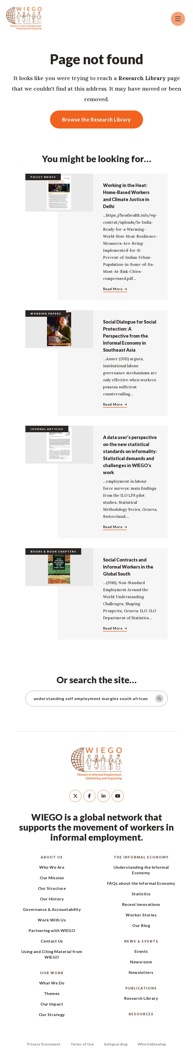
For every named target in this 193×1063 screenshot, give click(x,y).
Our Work (52, 973)
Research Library (141, 998)
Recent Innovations (141, 904)
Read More (113, 289)
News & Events (141, 941)
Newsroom (141, 961)
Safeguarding (116, 1044)
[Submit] (159, 699)
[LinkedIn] (104, 796)
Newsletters (141, 972)
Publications (141, 988)
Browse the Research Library (96, 119)
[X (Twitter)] (75, 796)
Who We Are (51, 867)
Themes (52, 993)
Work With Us (52, 919)
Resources (141, 1014)
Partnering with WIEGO (52, 930)
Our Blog (141, 925)
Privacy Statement (44, 1044)
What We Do (52, 982)
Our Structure (52, 888)
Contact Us (52, 941)
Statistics (141, 893)
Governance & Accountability (52, 909)
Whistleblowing (152, 1044)
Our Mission (52, 877)
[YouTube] (118, 796)
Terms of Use (82, 1044)
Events (141, 951)
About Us (52, 857)
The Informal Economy (141, 857)
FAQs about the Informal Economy (141, 883)
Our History (52, 898)
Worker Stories (141, 914)
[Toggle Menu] (178, 19)
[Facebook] (89, 796)
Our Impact (51, 1004)
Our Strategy (52, 1014)
